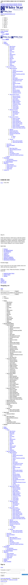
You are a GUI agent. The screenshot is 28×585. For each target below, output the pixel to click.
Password (3, 572)
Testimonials (6, 255)
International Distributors (9, 259)
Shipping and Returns (9, 258)
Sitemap (5, 276)
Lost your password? (5, 578)
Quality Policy (7, 274)
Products (6, 249)
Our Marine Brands (8, 250)
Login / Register (7, 561)
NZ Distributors (7, 251)
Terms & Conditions (8, 257)
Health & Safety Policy (9, 273)
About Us (6, 254)
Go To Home (25, 574)
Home (2, 182)
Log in (2, 575)
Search (16, 291)
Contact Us (6, 253)
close (2, 288)
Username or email (5, 570)
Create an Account (13, 579)
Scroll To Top (4, 581)
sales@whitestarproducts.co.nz (8, 13)
